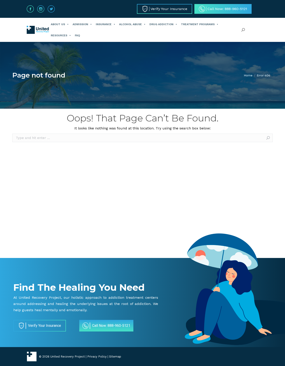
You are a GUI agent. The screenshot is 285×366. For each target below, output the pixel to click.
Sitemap (115, 356)
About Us (58, 24)
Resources (59, 35)
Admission (80, 24)
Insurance (104, 24)
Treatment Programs (198, 24)
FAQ (77, 35)
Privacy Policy (97, 356)
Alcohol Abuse (130, 24)
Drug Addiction (161, 24)
